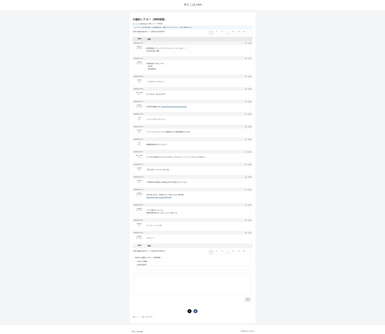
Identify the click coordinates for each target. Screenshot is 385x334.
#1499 (250, 177)
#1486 (250, 126)
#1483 (250, 101)
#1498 (250, 164)
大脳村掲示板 (143, 23)
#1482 (250, 89)
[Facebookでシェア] (196, 311)
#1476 (250, 43)
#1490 (250, 139)
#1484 (250, 114)
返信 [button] (246, 43)
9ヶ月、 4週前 (179, 27)
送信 (247, 299)
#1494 (250, 152)
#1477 (250, 58)
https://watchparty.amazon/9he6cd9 (158, 197)
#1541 (250, 232)
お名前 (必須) (141, 264)
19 (244, 31)
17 (233, 31)
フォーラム (136, 23)
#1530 (250, 205)
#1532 (250, 220)
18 (238, 31)
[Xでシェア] (189, 311)
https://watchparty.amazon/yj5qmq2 (174, 107)
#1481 (250, 76)
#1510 (250, 189)
